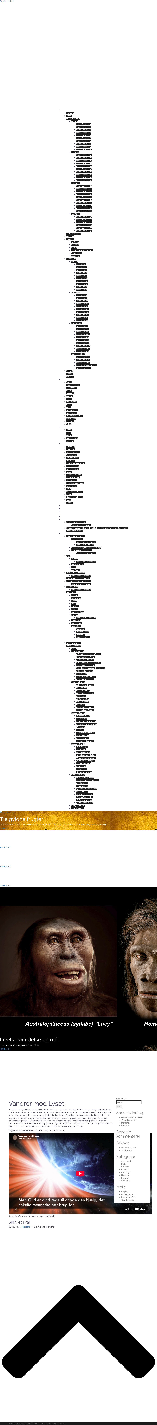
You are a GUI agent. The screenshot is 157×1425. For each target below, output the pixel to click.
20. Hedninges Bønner (85, 710)
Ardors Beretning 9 (83, 147)
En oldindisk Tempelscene (81, 550)
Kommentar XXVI (83, 340)
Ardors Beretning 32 (84, 220)
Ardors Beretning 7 (83, 141)
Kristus (69, 435)
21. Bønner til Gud (83, 716)
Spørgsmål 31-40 (78, 744)
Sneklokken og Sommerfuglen (78, 578)
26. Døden (80, 730)
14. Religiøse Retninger (85, 693)
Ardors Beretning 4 (83, 133)
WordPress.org (128, 1200)
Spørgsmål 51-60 (78, 806)
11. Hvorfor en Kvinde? (85, 685)
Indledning (70, 447)
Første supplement (73, 646)
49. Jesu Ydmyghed (84, 800)
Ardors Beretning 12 (84, 158)
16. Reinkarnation (82, 699)
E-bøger (125, 1126)
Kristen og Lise (72, 410)
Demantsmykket (77, 564)
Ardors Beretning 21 (84, 186)
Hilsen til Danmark (68, 379)
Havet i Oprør (76, 623)
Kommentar (71, 259)
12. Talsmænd (81, 688)
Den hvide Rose (77, 612)
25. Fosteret (80, 727)
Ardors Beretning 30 (84, 211)
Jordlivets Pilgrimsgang (75, 573)
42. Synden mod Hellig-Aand (87, 780)
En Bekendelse (72, 587)
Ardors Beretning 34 (84, 225)
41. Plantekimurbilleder (85, 778)
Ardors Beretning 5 (83, 135)
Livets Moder (71, 388)
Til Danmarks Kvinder (74, 416)
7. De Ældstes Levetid (84, 671)
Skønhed (74, 615)
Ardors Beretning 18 (84, 175)
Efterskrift (69, 374)
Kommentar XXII (82, 329)
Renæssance (76, 598)
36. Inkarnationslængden (85, 761)
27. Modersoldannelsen (85, 733)
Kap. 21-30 (75, 183)
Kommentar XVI (82, 309)
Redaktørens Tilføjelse (85, 545)
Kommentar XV (82, 306)
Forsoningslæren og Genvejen (73, 427)
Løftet (68, 489)
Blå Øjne (74, 609)
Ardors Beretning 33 (84, 222)
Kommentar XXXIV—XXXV (86, 365)
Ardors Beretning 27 (84, 203)
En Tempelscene (72, 466)
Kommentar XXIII (82, 332)
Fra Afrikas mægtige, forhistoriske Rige (86, 548)
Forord (69, 116)
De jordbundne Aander (75, 483)
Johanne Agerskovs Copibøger (73, 514)
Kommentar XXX (82, 351)
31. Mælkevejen (82, 747)
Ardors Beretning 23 (84, 191)
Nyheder (125, 1175)
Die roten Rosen (82, 632)
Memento (70, 393)
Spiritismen (70, 449)
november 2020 (128, 1148)
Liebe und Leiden (83, 637)
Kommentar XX (82, 320)
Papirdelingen (71, 480)
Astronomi (126, 1161)
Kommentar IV (81, 273)
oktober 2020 (127, 1150)
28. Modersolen (82, 735)
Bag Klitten (75, 570)
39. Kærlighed (81, 769)
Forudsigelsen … (72, 458)
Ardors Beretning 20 (84, 180)
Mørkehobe (126, 1123)
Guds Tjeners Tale (73, 234)
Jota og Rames (77, 539)
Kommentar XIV (82, 304)
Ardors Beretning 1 (83, 124)
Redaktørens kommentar (81, 525)
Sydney (49, 1423)
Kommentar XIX (82, 318)
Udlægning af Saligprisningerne (78, 581)
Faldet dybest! (71, 486)
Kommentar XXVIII (83, 346)
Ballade (69, 405)
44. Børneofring (82, 786)
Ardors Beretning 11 (84, 155)
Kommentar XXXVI (83, 368)
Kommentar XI (81, 295)
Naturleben (80, 629)
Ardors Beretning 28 (84, 206)
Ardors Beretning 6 (83, 138)
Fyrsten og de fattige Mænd (82, 250)
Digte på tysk (76, 626)
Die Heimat (80, 635)
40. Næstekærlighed (84, 772)
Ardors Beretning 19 (84, 177)
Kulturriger (126, 1172)
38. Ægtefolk (81, 766)
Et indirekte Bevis (73, 477)
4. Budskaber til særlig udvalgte (88, 663)
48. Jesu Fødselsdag (84, 797)
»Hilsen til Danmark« (74, 475)
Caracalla (69, 396)
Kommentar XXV (82, 337)
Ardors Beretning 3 (83, 130)
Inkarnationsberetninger (75, 463)
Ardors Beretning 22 (84, 189)
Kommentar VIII (82, 284)
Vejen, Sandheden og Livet (71, 506)
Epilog (68, 424)
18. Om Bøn (80, 705)
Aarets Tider (71, 419)
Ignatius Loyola (72, 438)
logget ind (25, 1227)
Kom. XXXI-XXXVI (78, 354)
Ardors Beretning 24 (84, 194)
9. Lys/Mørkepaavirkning (86, 677)
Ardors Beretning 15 (84, 166)
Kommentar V (81, 276)
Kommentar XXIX (83, 349)
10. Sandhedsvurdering (85, 679)
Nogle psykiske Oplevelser (72, 444)
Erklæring (70, 113)
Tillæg (68, 500)
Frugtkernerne (76, 253)
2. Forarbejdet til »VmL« (85, 657)
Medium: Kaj (71, 592)
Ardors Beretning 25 (84, 197)
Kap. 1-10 (74, 121)
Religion (124, 1178)
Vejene (74, 248)
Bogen (73, 604)
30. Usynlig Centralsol (85, 741)
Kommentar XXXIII (83, 363)
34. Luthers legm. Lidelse (86, 755)
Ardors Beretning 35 (84, 228)
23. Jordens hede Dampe (86, 721)
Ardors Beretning (73, 119)
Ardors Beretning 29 (84, 208)
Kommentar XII (82, 298)
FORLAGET (5, 828)
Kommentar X (81, 290)
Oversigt (69, 371)
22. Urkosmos (81, 719)
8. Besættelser (81, 674)
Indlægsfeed (127, 1194)
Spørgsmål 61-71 (77, 808)
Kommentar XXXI (83, 357)
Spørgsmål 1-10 (77, 651)
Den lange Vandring (69, 517)
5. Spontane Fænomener (85, 665)
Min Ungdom (71, 402)
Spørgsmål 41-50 (78, 775)
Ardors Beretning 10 (84, 149)
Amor (68, 407)
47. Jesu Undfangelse (84, 794)
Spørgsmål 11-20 (78, 682)
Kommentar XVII (82, 312)
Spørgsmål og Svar (69, 640)
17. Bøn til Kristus (82, 702)
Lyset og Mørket (72, 469)
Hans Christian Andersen (132, 1117)
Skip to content (7, 1)
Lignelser (70, 239)
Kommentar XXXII (83, 360)
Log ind (124, 1191)
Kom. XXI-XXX (76, 323)
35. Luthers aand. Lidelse (86, 758)
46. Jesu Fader (82, 792)
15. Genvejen (81, 696)
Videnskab (126, 1181)
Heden (69, 391)
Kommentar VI (81, 278)
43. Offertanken (82, 783)
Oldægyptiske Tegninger (76, 522)
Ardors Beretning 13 (84, 161)
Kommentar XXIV (83, 334)
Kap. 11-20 (75, 152)
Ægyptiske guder (129, 1120)
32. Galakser (81, 749)
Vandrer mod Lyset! (69, 110)
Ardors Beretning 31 (84, 217)
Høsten (69, 399)
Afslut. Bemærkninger (74, 497)
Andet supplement (73, 643)
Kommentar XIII (82, 301)
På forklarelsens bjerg (69, 508)
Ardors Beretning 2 (83, 127)
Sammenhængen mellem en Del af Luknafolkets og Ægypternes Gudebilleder (97, 528)
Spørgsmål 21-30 (78, 713)
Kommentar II (81, 267)
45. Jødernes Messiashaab (86, 789)
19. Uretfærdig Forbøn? (85, 707)
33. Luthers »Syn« (83, 752)
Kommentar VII (82, 281)
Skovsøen (75, 245)
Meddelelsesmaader (74, 531)
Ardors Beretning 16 (84, 169)
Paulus (68, 433)
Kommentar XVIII (82, 315)
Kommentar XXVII (83, 343)
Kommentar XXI (82, 326)
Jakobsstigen (66, 534)
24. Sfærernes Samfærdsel (86, 724)
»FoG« (69, 494)
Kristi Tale (70, 236)
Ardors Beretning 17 (84, 172)
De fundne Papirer (73, 452)
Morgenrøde (76, 620)
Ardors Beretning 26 (84, 200)
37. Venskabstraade (83, 763)
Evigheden (75, 606)
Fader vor (70, 421)
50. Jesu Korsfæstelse (84, 803)
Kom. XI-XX (75, 292)
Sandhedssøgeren (68, 520)
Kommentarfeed (128, 1197)
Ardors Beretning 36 (84, 231)
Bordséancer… (71, 455)
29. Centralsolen (82, 738)
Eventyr (124, 1169)
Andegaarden (71, 413)
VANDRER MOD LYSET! (30, 7)
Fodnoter (70, 377)
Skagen (74, 601)
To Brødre (75, 242)
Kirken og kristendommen (71, 511)
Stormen (74, 559)
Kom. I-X (74, 262)
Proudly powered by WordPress (23, 1423)
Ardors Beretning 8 (83, 144)
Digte (68, 556)
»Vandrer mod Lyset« (74, 492)
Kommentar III (81, 270)
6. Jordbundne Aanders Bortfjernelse (90, 668)
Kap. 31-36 (75, 214)
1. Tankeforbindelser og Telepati (88, 654)
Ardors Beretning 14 (84, 163)
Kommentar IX (81, 287)
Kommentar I (81, 264)
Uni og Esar (75, 256)
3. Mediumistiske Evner (85, 660)
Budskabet (70, 461)
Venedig (74, 595)
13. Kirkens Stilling (83, 691)
